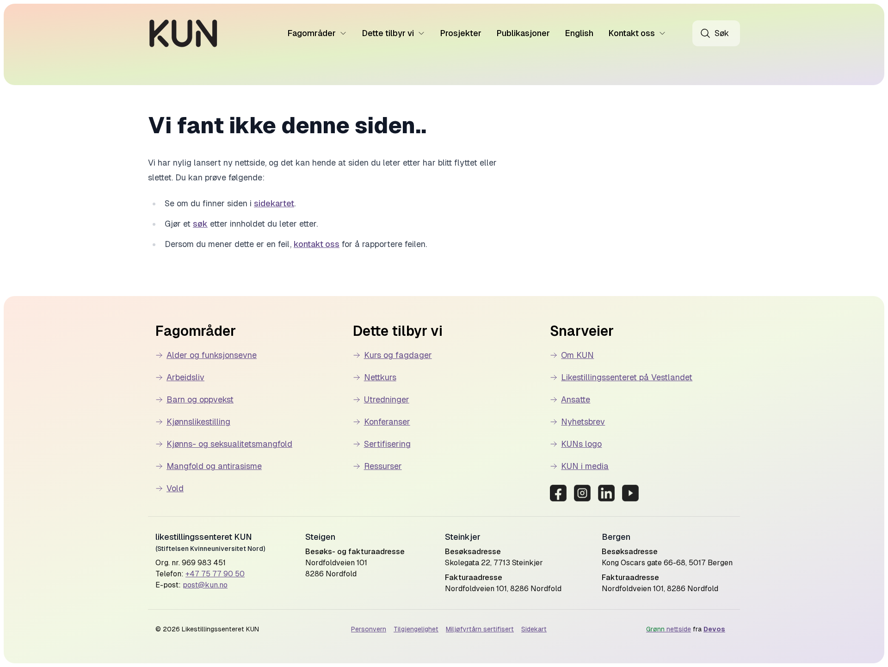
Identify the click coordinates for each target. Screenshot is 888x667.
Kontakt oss (631, 33)
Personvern (368, 629)
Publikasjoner (523, 33)
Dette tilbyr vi (388, 33)
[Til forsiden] (183, 33)
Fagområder (311, 33)
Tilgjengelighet (416, 629)
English (579, 33)
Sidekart (534, 629)
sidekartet (274, 203)
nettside (668, 629)
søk (200, 224)
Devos (714, 629)
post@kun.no (205, 585)
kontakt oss (316, 244)
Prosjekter (460, 33)
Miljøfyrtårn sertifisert (480, 629)
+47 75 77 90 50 (215, 573)
